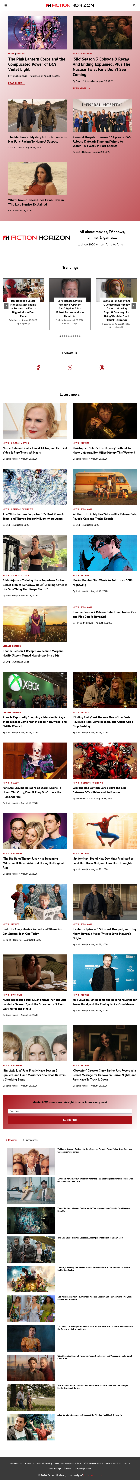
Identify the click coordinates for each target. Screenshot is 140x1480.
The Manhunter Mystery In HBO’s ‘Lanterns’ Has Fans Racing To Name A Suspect (37, 139)
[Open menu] (5, 5)
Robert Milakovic (82, 152)
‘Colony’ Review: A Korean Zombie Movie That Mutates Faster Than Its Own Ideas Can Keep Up (93, 1209)
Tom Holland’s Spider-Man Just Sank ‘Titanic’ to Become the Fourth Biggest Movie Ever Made (23, 308)
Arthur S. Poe (15, 147)
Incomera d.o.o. (92, 1475)
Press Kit (29, 1463)
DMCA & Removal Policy (68, 1463)
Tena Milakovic (19, 76)
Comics (20, 53)
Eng (78, 81)
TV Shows (86, 53)
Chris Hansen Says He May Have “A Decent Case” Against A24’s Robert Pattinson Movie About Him (70, 308)
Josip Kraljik (25, 323)
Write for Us (16, 1463)
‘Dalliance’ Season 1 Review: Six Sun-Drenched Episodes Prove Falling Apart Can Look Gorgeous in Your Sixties (94, 1150)
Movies (25, 443)
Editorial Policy (44, 1463)
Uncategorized (12, 646)
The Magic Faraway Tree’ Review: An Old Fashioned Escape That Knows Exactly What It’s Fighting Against (94, 1268)
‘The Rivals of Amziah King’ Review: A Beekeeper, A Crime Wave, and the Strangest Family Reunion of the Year (93, 1386)
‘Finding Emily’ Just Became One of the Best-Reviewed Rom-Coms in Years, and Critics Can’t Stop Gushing (103, 721)
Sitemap (67, 1468)
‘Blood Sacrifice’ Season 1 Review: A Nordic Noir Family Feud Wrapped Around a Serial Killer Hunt (94, 1357)
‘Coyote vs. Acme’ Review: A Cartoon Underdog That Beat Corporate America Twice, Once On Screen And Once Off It (95, 1180)
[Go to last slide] (6, 306)
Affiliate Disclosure (93, 1463)
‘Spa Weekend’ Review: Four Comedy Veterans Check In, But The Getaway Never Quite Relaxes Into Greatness (94, 1298)
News (11, 53)
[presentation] (37, 32)
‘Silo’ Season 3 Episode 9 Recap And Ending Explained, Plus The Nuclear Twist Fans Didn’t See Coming (101, 66)
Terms (126, 1463)
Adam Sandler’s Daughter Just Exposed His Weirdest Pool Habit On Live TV (89, 1415)
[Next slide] (134, 306)
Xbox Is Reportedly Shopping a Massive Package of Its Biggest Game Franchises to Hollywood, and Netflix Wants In (35, 721)
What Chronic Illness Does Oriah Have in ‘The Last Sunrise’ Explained (36, 202)
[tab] (60, 336)
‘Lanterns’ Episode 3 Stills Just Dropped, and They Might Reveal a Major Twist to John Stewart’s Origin (104, 933)
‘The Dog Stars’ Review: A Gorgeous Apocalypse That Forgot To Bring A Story (90, 1237)
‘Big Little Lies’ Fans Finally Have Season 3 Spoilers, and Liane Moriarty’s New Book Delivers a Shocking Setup (34, 1075)
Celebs (15, 443)
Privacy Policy (113, 1463)
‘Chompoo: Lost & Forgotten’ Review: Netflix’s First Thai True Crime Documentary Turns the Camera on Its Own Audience (95, 1327)
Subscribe (70, 1120)
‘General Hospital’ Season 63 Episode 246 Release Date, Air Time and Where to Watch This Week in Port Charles (102, 141)
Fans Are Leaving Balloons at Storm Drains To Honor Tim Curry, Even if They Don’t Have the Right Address (32, 792)
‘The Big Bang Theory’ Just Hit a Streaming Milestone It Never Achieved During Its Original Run (33, 863)
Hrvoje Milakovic (84, 622)
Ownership (55, 1468)
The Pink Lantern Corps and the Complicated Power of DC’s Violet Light (36, 64)
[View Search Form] (134, 5)
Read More (16, 83)
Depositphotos (83, 1468)
